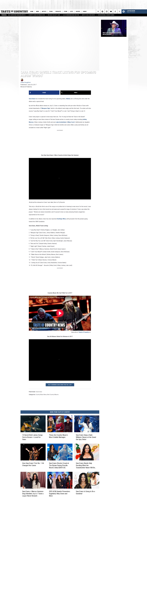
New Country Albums (53, 394)
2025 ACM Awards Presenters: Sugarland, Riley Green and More (59, 493)
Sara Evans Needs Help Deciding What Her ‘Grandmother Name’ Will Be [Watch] (85, 465)
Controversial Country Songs (106, 15)
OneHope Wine (61, 219)
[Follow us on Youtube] (111, 11)
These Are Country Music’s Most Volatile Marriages (58, 436)
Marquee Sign (46, 108)
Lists (71, 11)
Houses (78, 11)
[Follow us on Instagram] (107, 11)
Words (68, 99)
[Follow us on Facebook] (115, 11)
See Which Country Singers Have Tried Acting (112, 33)
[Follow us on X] (119, 11)
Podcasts (58, 11)
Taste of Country (84, 332)
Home (31, 11)
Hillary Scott (71, 122)
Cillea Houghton (26, 82)
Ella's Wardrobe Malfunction (71, 15)
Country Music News (41, 394)
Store (65, 11)
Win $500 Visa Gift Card (54, 15)
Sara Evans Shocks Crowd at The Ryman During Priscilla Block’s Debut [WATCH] (59, 465)
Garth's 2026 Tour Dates (88, 15)
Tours (51, 11)
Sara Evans (32, 99)
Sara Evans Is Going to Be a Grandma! (85, 492)
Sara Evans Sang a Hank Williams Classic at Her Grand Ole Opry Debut (86, 437)
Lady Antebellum (61, 122)
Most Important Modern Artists (17, 15)
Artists (44, 11)
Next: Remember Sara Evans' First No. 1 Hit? (60, 384)
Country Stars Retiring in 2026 (36, 15)
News (37, 11)
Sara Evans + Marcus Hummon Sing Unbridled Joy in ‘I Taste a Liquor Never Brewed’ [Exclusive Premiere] (32, 493)
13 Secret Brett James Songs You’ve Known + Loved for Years (32, 437)
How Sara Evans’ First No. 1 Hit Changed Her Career (33, 464)
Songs (85, 11)
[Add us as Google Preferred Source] (102, 11)
